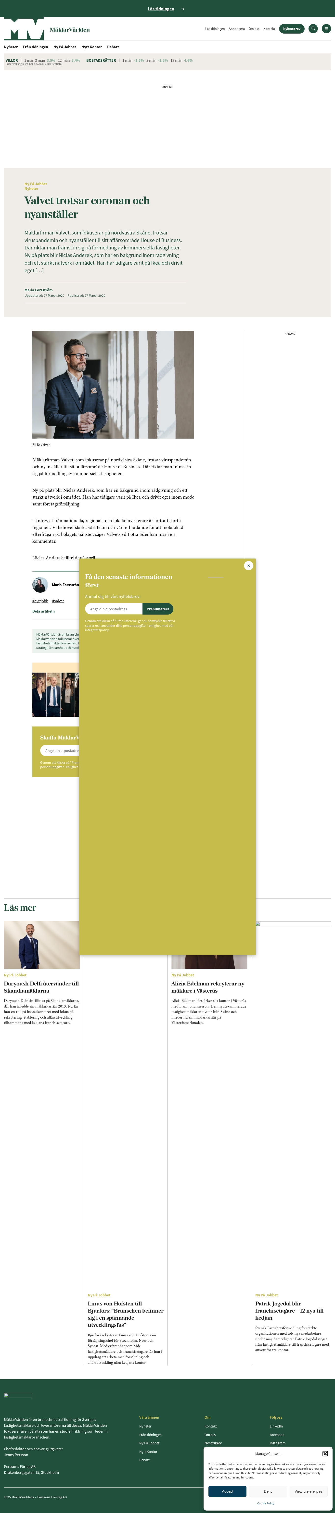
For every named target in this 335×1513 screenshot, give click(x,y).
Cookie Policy (265, 1503)
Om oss (254, 28)
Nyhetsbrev (291, 28)
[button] (325, 1453)
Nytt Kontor (91, 46)
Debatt (113, 46)
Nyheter (11, 46)
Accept (227, 1491)
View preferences (308, 1491)
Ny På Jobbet (64, 46)
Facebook (277, 1434)
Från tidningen (35, 46)
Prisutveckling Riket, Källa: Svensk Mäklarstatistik (34, 64)
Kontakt (269, 28)
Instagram (277, 1443)
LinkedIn (276, 1426)
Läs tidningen (215, 28)
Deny (268, 1491)
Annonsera (237, 28)
